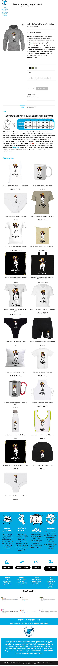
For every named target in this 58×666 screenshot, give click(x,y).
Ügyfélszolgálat (21, 579)
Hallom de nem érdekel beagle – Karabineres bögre (15, 403)
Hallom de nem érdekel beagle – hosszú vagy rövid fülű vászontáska (42, 278)
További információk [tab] (31, 107)
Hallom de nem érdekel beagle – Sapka (42, 465)
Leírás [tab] (22, 107)
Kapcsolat (50, 584)
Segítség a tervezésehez (36, 583)
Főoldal (50, 579)
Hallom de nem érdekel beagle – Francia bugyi (15, 496)
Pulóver (33, 96)
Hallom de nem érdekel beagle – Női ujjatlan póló (15, 185)
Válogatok (50, 583)
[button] (23, 25)
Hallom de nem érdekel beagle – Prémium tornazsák (15, 278)
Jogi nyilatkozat (7, 584)
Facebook (21, 581)
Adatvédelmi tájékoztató (7, 581)
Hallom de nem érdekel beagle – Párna (16, 372)
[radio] (30, 68)
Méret (29, 72)
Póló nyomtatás (36, 579)
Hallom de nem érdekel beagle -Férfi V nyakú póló (42, 309)
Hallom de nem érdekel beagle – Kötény (42, 402)
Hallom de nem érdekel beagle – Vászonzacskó (42, 246)
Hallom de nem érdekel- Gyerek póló (42, 372)
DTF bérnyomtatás (36, 581)
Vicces (39, 98)
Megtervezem (51, 581)
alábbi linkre (15, 147)
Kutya (35, 98)
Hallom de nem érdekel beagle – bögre (42, 185)
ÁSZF (7, 579)
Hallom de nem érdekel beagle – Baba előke (42, 434)
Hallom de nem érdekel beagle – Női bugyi (16, 216)
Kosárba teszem (42, 88)
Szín (29, 63)
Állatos (32, 98)
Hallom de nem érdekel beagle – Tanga (16, 341)
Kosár (50, 586)
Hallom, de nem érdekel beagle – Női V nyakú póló (15, 310)
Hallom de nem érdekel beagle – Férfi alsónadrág (42, 341)
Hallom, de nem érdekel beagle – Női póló (15, 246)
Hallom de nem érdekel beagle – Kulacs (16, 434)
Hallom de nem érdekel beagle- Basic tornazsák (15, 465)
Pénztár (50, 588)
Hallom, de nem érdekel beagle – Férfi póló (42, 216)
